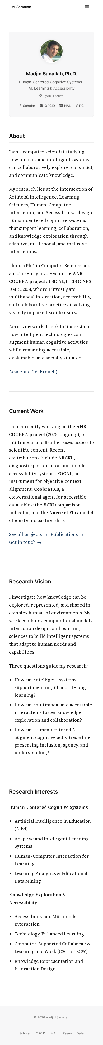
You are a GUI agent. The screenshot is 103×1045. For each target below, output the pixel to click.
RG (81, 106)
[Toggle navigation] (87, 7)
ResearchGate (73, 1033)
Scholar (29, 106)
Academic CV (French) (33, 372)
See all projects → (28, 534)
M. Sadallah (21, 7)
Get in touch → (25, 542)
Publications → (67, 534)
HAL (67, 106)
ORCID (50, 106)
